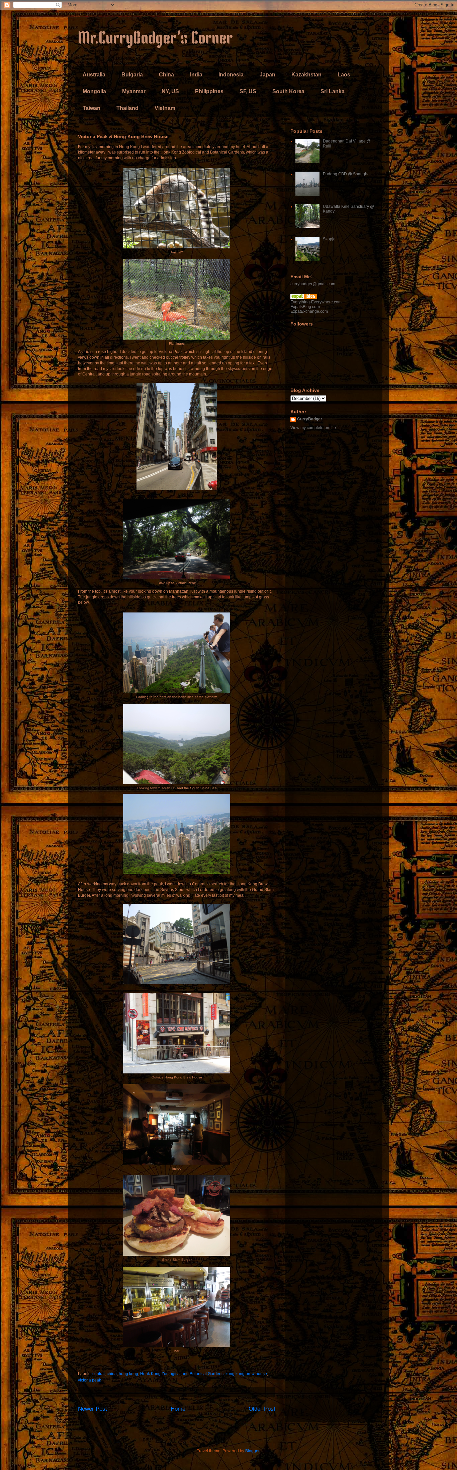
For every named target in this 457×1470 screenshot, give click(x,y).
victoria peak (89, 1380)
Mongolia (94, 91)
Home (178, 1409)
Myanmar (134, 91)
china (112, 1373)
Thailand (127, 108)
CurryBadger (309, 419)
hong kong (128, 1373)
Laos (344, 74)
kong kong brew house (246, 1373)
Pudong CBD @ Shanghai (347, 174)
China (166, 74)
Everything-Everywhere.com (316, 302)
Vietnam (165, 108)
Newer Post (92, 1409)
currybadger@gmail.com (312, 284)
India (196, 74)
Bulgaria (132, 74)
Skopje (329, 239)
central (98, 1373)
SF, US (248, 91)
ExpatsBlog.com (305, 306)
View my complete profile (313, 427)
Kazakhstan (306, 74)
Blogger (252, 1451)
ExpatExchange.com (309, 311)
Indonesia (231, 74)
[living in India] (303, 297)
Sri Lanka (333, 91)
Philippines (209, 91)
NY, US (170, 91)
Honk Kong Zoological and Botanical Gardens (181, 1373)
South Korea (288, 91)
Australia (94, 74)
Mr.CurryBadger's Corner (155, 39)
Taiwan (91, 108)
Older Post (262, 1409)
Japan (267, 74)
